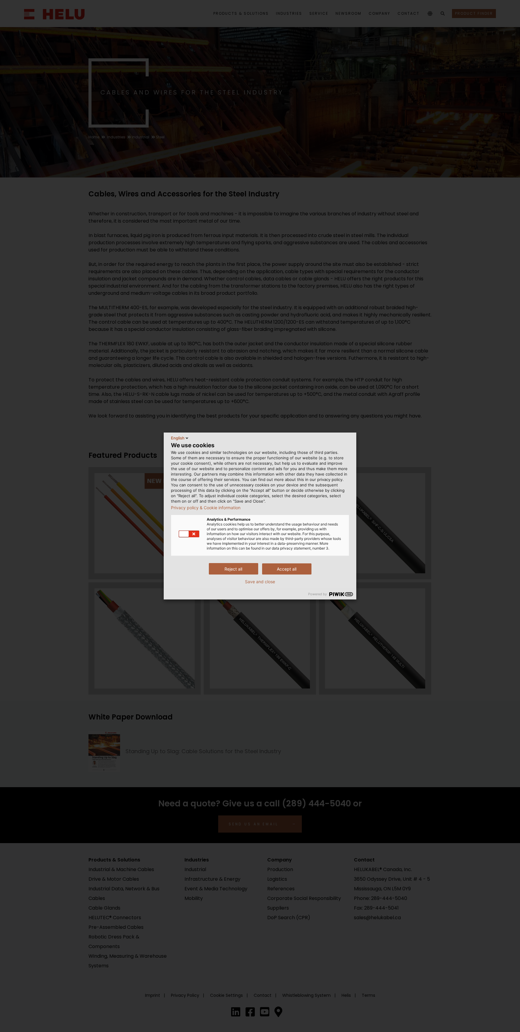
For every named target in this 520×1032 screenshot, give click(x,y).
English (177, 438)
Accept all (286, 568)
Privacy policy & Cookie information (205, 507)
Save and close (260, 581)
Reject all (233, 568)
